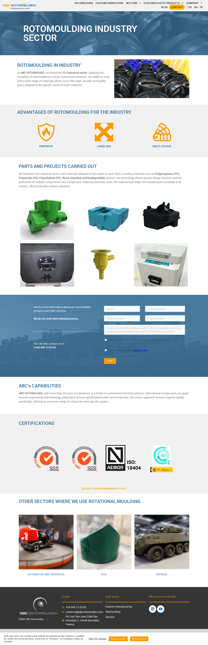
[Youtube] (160, 609)
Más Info (93, 638)
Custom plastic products (162, 3)
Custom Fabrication (109, 3)
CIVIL (104, 574)
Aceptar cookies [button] (118, 639)
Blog (164, 7)
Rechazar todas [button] (139, 639)
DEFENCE (161, 574)
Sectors (131, 3)
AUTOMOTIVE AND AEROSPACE (46, 574)
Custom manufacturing (119, 606)
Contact (177, 7)
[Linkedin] (152, 609)
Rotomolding (84, 3)
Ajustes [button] (102, 638)
